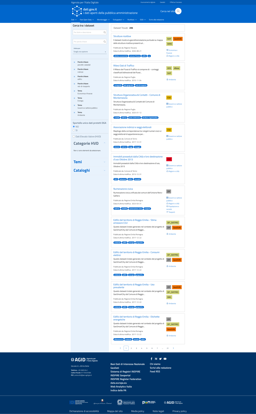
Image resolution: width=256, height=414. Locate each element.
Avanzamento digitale (148, 2)
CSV (169, 97)
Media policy (137, 411)
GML (169, 297)
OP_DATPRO (172, 222)
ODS (169, 68)
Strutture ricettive (122, 36)
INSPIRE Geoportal (120, 375)
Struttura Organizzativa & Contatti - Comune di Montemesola (136, 96)
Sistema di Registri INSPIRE (125, 371)
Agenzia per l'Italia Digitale (85, 2)
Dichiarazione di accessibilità (84, 411)
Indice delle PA (118, 390)
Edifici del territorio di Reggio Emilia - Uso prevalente (133, 286)
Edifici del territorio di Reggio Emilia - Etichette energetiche (136, 318)
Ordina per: (77, 48)
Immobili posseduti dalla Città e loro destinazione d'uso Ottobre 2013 (138, 158)
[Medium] (156, 358)
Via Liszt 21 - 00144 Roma (80, 366)
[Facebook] (151, 358)
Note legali (158, 411)
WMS (169, 43)
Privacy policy (179, 411)
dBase (176, 68)
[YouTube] (165, 358)
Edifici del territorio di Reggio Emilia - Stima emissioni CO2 (134, 221)
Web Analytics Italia (121, 386)
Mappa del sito (115, 411)
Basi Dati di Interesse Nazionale (127, 364)
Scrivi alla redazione (160, 368)
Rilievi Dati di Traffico (123, 65)
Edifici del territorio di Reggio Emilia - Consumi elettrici (136, 253)
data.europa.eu (118, 383)
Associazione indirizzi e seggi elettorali (132, 127)
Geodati (162, 2)
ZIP (168, 191)
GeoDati (114, 368)
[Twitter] (160, 358)
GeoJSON (178, 38)
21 (168, 348)
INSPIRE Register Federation (125, 379)
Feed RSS (155, 371)
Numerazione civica (123, 189)
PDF (169, 159)
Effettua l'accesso (176, 2)
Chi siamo (155, 364)
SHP (169, 38)
